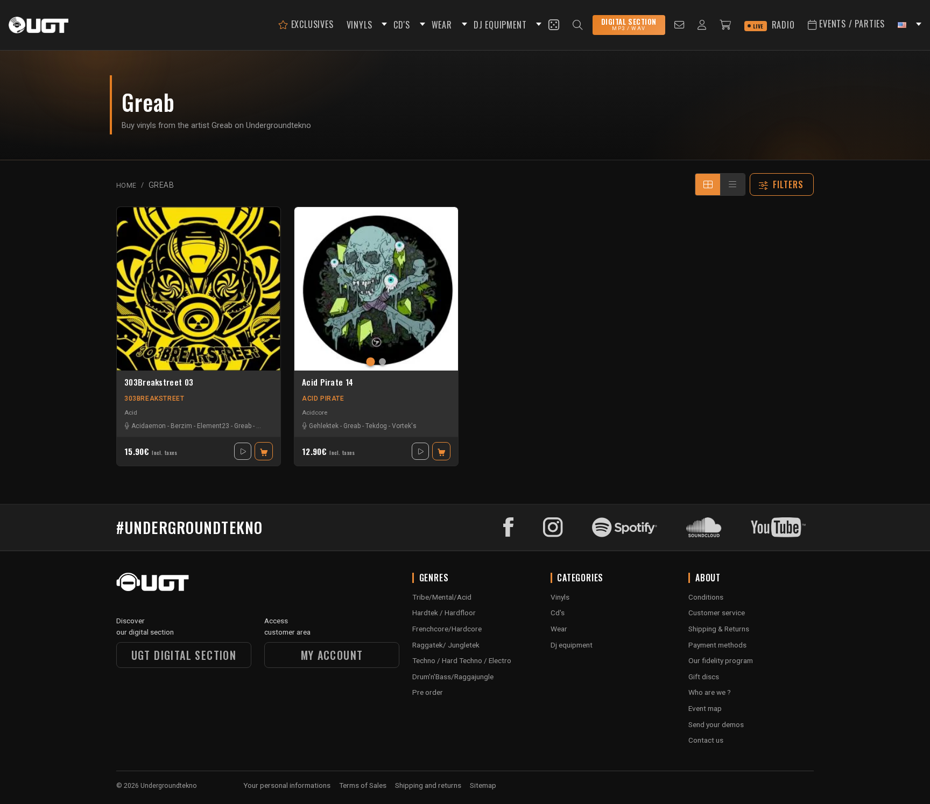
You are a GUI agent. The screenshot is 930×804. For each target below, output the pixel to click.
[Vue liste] (732, 184)
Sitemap (483, 785)
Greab (242, 426)
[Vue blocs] (707, 184)
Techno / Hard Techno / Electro (461, 660)
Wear (559, 628)
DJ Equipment (500, 24)
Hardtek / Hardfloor (444, 612)
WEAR (442, 24)
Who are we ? (709, 692)
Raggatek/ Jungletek (446, 645)
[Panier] (725, 25)
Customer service (716, 612)
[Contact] (679, 25)
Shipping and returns (428, 785)
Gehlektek (324, 426)
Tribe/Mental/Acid (441, 597)
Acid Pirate (323, 398)
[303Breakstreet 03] (198, 289)
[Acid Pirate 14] (376, 289)
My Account (332, 655)
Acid (130, 412)
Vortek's (404, 426)
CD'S (401, 24)
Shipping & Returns (718, 628)
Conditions (705, 597)
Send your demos (716, 724)
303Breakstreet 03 (158, 382)
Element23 (213, 426)
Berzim (181, 426)
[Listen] (242, 451)
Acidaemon (148, 426)
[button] (382, 25)
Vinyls (560, 597)
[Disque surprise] (553, 25)
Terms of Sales (362, 785)
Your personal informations (286, 785)
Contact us (705, 740)
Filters (788, 184)
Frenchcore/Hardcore (447, 628)
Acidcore (314, 412)
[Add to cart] (264, 451)
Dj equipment (572, 645)
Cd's (558, 612)
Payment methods (717, 645)
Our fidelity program (720, 660)
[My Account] (702, 25)
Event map (705, 708)
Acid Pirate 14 (327, 382)
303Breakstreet (154, 398)
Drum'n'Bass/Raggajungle (453, 676)
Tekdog (376, 426)
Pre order (427, 692)
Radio (774, 24)
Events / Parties (850, 23)
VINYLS (359, 24)
